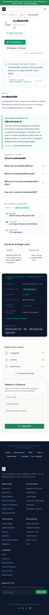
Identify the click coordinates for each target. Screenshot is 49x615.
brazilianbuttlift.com (33, 284)
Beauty (22, 15)
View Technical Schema (17, 318)
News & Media (7, 563)
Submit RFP (26, 426)
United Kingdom (8, 528)
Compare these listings (25, 373)
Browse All (6, 488)
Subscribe (41, 592)
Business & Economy (34, 488)
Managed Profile (8, 513)
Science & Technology (35, 501)
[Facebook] (23, 608)
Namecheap (11, 456)
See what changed (30, 3)
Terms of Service (8, 567)
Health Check (31, 536)
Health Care (13, 15)
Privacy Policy (7, 571)
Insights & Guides (33, 528)
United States (7, 524)
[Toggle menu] (45, 9)
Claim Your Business (9, 505)
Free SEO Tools (32, 532)
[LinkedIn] (30, 608)
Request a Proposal (18, 48)
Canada (5, 532)
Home (4, 15)
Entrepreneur (19, 452)
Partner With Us (8, 509)
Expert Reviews (32, 524)
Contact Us (6, 559)
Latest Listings (7, 497)
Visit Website (15, 42)
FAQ (28, 544)
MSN (30, 452)
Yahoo (39, 452)
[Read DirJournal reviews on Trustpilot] (19, 608)
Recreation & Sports (34, 509)
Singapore (6, 544)
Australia (5, 536)
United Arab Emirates (10, 540)
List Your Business (9, 501)
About (4, 555)
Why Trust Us (31, 540)
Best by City (6, 492)
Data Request (7, 575)
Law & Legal (31, 497)
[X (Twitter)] (26, 608)
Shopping (30, 505)
